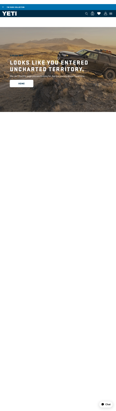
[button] (111, 13)
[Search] (86, 13)
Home (21, 83)
